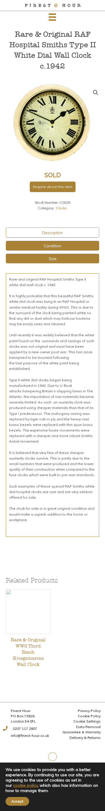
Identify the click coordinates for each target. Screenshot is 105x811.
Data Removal (88, 727)
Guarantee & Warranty (81, 732)
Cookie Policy (89, 716)
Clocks (61, 208)
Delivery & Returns (85, 737)
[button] (95, 92)
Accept (17, 801)
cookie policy (25, 785)
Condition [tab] (52, 245)
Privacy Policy (89, 711)
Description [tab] (52, 232)
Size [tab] (53, 258)
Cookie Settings (87, 721)
